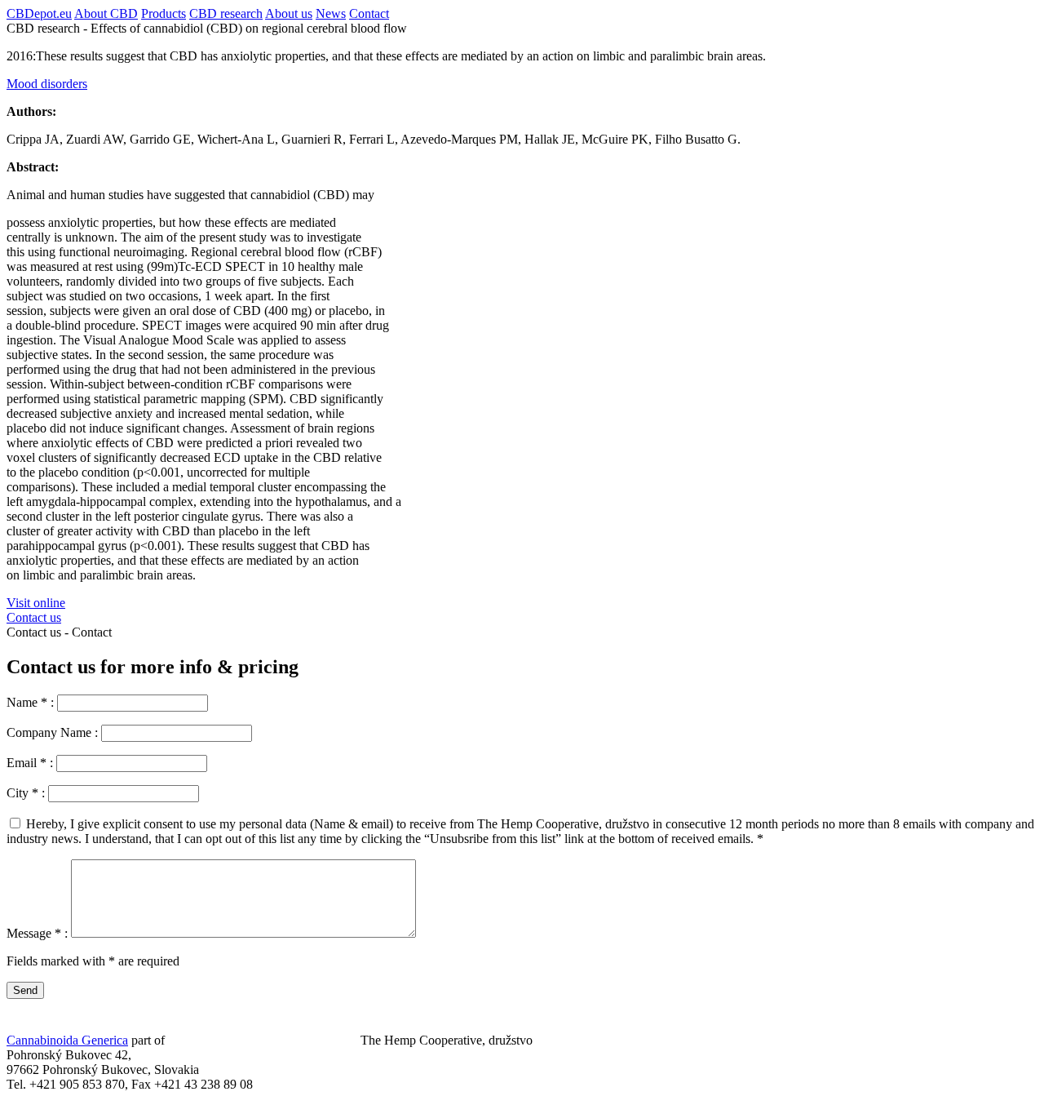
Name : (32, 702)
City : (27, 793)
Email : (31, 763)
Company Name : (54, 732)
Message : (39, 933)
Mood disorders (47, 84)
